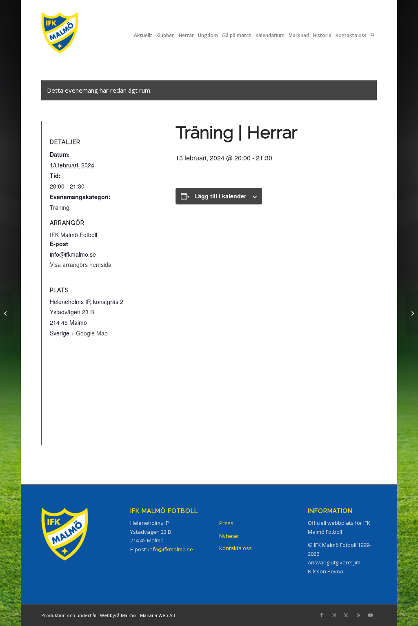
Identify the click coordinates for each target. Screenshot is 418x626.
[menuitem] (143, 35)
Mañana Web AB (157, 615)
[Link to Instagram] (334, 615)
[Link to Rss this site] (358, 615)
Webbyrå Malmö (118, 615)
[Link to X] (346, 615)
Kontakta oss (235, 548)
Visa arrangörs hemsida (80, 264)
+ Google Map (89, 333)
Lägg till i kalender (220, 196)
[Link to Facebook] (322, 615)
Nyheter (229, 535)
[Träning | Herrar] (6, 313)
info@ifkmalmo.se (170, 549)
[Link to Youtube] (371, 615)
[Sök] (372, 35)
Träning (59, 207)
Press (226, 523)
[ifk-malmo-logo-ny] (69, 35)
